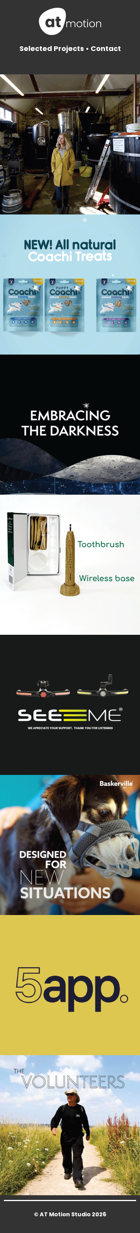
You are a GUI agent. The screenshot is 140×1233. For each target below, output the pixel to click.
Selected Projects (51, 48)
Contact (106, 48)
